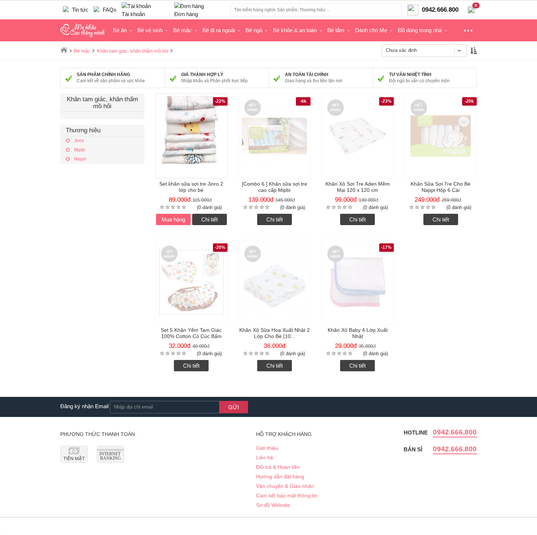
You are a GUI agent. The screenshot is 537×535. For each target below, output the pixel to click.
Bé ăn (120, 30)
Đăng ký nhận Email (84, 406)
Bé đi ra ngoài (218, 30)
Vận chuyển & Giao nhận (285, 486)
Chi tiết (209, 219)
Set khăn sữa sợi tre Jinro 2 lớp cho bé (191, 187)
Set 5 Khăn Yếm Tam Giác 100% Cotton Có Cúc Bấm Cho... (191, 336)
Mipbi (79, 149)
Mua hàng (173, 219)
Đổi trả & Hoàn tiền (278, 467)
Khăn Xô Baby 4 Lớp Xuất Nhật (358, 333)
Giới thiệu (267, 448)
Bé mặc (182, 30)
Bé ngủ (253, 30)
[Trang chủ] (64, 50)
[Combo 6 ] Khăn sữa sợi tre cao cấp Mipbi (274, 187)
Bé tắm (335, 30)
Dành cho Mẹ (371, 30)
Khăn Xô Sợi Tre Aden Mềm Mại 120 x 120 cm (357, 187)
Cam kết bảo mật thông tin (286, 495)
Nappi (79, 159)
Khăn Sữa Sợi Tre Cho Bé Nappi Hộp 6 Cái (441, 187)
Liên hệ (264, 457)
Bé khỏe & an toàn (295, 30)
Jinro (78, 140)
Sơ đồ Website (273, 505)
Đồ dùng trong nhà (420, 30)
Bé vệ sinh (150, 30)
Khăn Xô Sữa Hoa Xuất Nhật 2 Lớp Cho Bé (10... (274, 333)
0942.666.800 (455, 432)
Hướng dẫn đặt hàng (280, 476)
